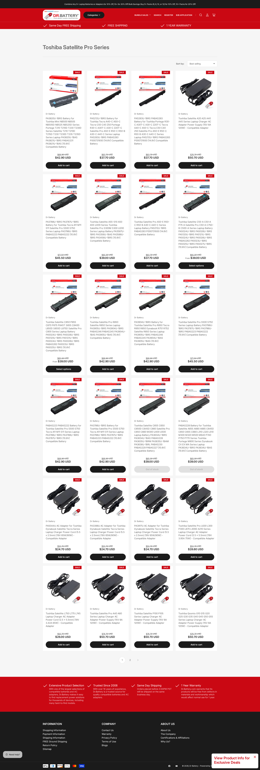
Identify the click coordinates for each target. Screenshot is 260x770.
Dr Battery (50, 114)
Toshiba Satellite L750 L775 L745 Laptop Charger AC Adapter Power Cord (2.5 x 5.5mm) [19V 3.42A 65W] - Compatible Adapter (63, 619)
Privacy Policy (109, 737)
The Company (168, 734)
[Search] (200, 15)
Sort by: (180, 63)
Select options (196, 265)
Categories (93, 15)
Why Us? (165, 741)
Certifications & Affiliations (175, 737)
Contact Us (108, 730)
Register (168, 15)
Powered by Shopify (208, 766)
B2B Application (184, 15)
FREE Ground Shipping (55, 741)
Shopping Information (54, 730)
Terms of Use (109, 741)
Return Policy (50, 745)
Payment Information (54, 734)
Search (157, 15)
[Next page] (138, 660)
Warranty (106, 734)
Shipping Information (54, 737)
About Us (165, 730)
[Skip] (254, 757)
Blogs (105, 745)
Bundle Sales (141, 15)
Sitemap (47, 749)
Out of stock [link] (152, 469)
